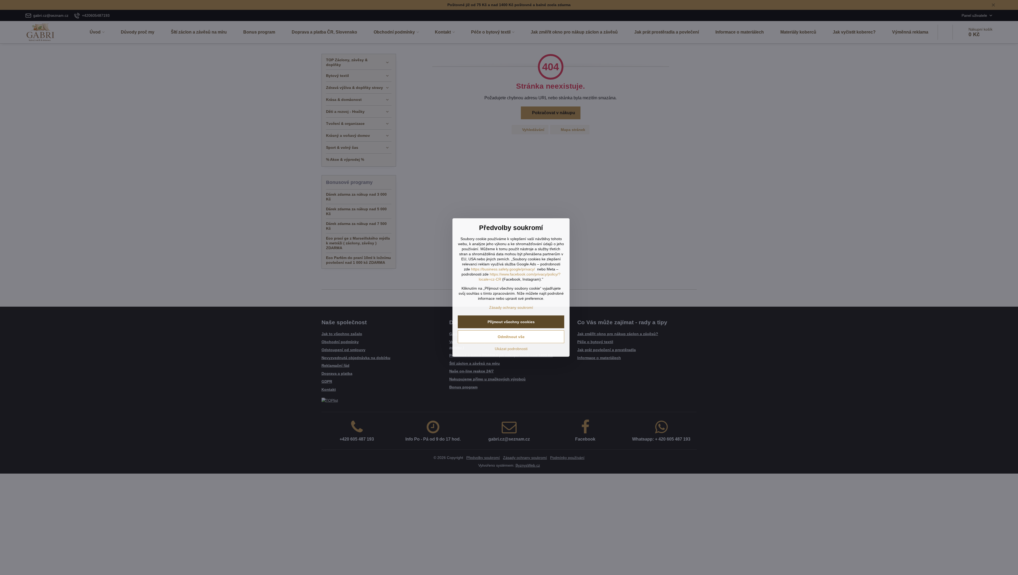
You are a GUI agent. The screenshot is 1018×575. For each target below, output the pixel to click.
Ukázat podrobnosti (511, 349)
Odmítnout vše (511, 337)
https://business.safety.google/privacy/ (503, 269)
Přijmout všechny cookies (511, 322)
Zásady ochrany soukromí (511, 307)
